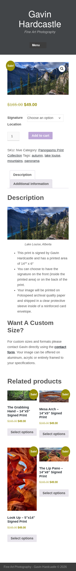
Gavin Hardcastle (40, 18)
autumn (37, 155)
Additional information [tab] (31, 184)
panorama (32, 161)
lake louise (52, 155)
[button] (62, 68)
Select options (22, 432)
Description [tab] (22, 175)
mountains (15, 161)
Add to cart (40, 135)
